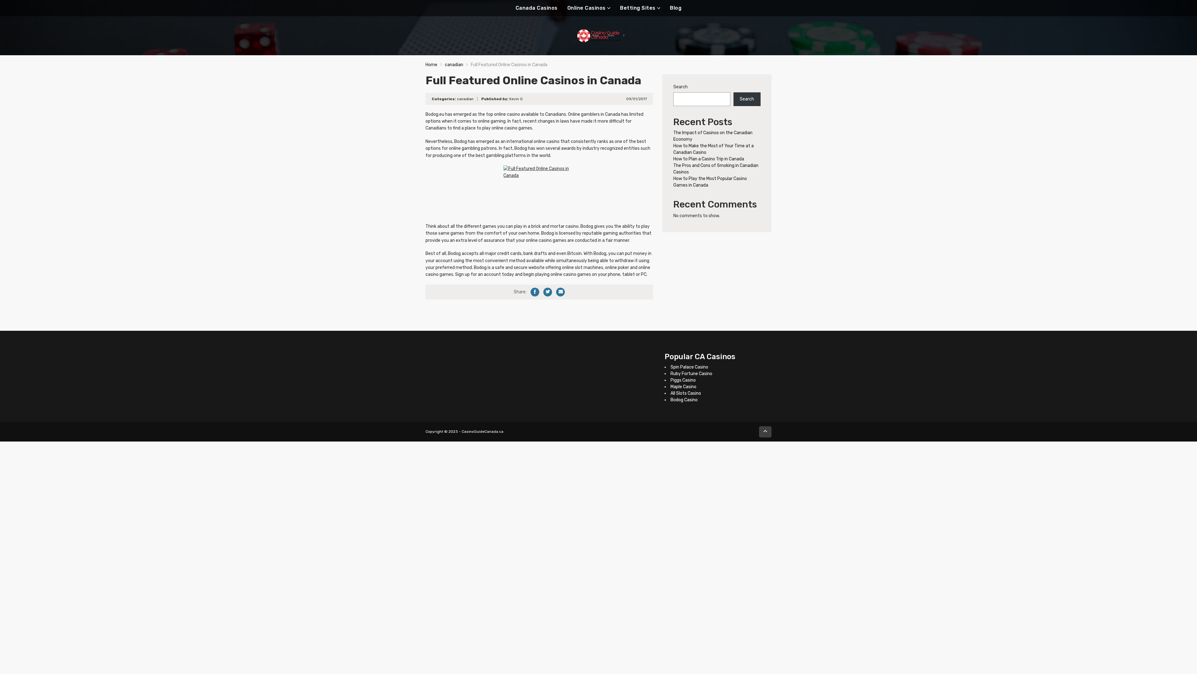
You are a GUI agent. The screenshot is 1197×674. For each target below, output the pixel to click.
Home (431, 64)
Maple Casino (683, 386)
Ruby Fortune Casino (691, 373)
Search (680, 87)
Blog (675, 8)
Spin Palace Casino (689, 367)
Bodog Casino (684, 400)
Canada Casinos (537, 8)
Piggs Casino (683, 380)
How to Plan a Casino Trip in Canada (708, 159)
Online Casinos (586, 8)
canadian (454, 64)
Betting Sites (638, 8)
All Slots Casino (686, 393)
